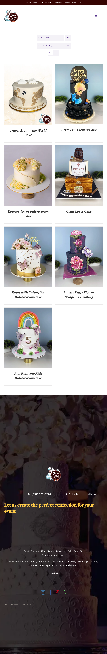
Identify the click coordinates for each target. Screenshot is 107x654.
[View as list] (56, 52)
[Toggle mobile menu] (101, 15)
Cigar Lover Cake (79, 211)
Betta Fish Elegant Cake (78, 130)
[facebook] (50, 592)
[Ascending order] (68, 38)
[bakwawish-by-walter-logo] (53, 468)
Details (28, 95)
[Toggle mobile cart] (95, 15)
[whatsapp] (64, 592)
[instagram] (43, 592)
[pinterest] (57, 592)
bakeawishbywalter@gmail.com (67, 2)
